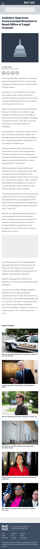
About (3, 533)
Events (3, 535)
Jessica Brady (8, 67)
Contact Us (14, 533)
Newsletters (5, 538)
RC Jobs (22, 535)
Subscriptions (23, 538)
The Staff (13, 538)
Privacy (13, 535)
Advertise (22, 533)
